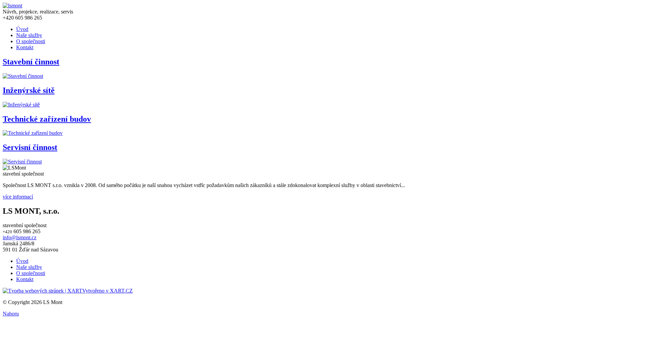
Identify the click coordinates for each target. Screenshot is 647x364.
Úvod (22, 29)
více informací (18, 197)
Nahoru (11, 313)
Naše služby (29, 35)
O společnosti (30, 41)
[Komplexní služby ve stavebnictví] (12, 5)
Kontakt (24, 47)
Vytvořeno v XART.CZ (107, 291)
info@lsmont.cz (19, 237)
